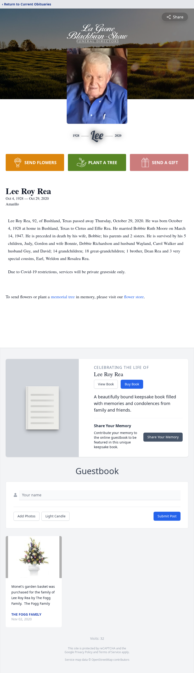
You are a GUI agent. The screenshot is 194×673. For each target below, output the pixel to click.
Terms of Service (110, 652)
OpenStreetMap (102, 660)
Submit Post (167, 516)
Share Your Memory (163, 437)
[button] (33, 557)
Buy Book (132, 384)
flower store (134, 296)
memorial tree (63, 296)
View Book (106, 384)
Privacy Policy (84, 652)
